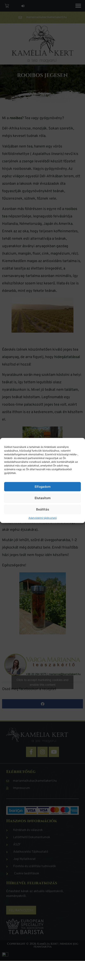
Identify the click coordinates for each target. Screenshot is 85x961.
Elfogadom (43, 487)
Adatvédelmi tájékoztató (42, 518)
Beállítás (42, 509)
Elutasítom (43, 498)
